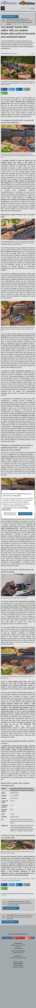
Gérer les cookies (9, 513)
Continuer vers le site (25, 513)
